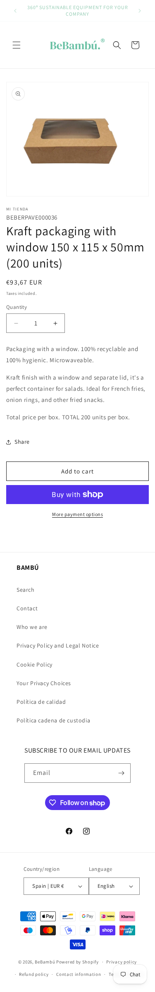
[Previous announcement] (15, 11)
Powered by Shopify (77, 962)
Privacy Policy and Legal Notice (58, 645)
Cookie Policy (34, 664)
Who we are (32, 627)
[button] (16, 45)
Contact (27, 608)
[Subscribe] (121, 773)
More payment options (77, 514)
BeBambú (45, 962)
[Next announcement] (140, 11)
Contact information (78, 974)
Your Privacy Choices (44, 683)
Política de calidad (41, 701)
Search (26, 589)
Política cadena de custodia (53, 720)
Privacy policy (121, 962)
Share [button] (22, 441)
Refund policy (33, 974)
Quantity (16, 307)
